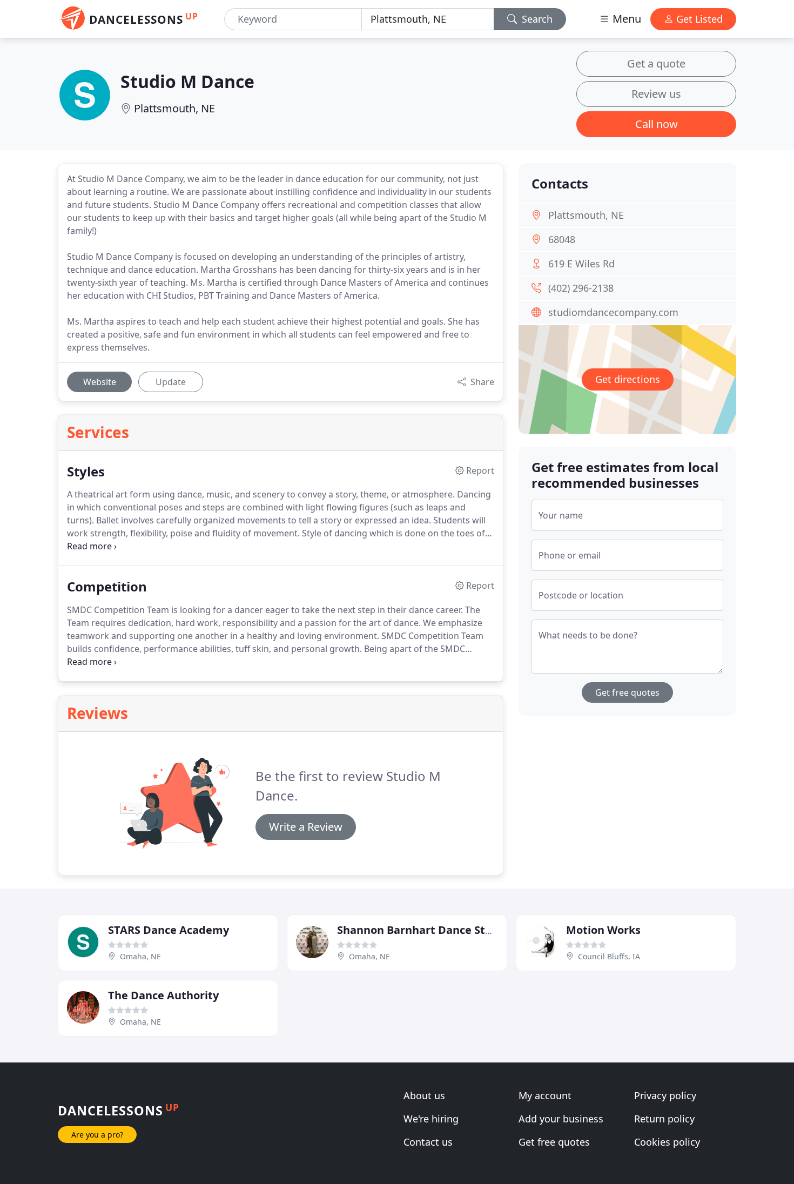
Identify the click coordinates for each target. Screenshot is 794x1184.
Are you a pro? (97, 1134)
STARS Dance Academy (168, 930)
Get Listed (698, 18)
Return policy (664, 1118)
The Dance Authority (163, 995)
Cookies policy (667, 1141)
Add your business (561, 1118)
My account (545, 1095)
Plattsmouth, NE (174, 108)
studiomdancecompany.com (613, 312)
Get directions (627, 379)
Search (536, 18)
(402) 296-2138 (581, 287)
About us (424, 1095)
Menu (625, 18)
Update (171, 382)
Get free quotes (627, 692)
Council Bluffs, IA (609, 956)
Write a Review (305, 826)
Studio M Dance (187, 81)
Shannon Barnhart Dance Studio (423, 930)
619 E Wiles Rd (581, 263)
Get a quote (656, 63)
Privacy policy (665, 1095)
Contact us (428, 1141)
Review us (656, 93)
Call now (656, 124)
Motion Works (603, 930)
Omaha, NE (140, 956)
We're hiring (431, 1118)
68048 (561, 239)
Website (99, 382)
